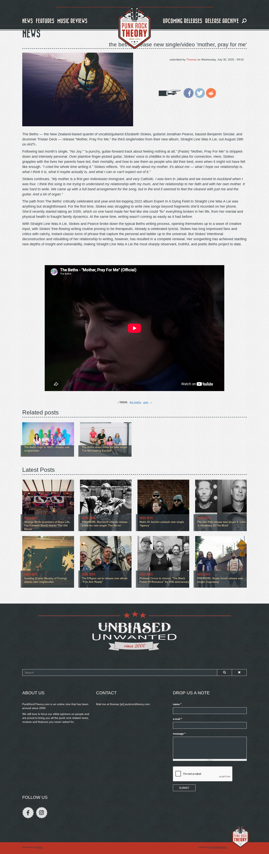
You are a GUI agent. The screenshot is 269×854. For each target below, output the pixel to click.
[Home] (134, 27)
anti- (146, 402)
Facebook (28, 812)
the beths (135, 402)
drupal (38, 847)
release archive (222, 21)
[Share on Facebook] (188, 92)
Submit (184, 787)
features (45, 21)
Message (179, 733)
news (27, 21)
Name (177, 704)
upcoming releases (182, 21)
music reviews (72, 21)
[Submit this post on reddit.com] (211, 92)
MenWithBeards (218, 847)
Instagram (41, 812)
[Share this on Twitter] (200, 92)
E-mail (177, 719)
